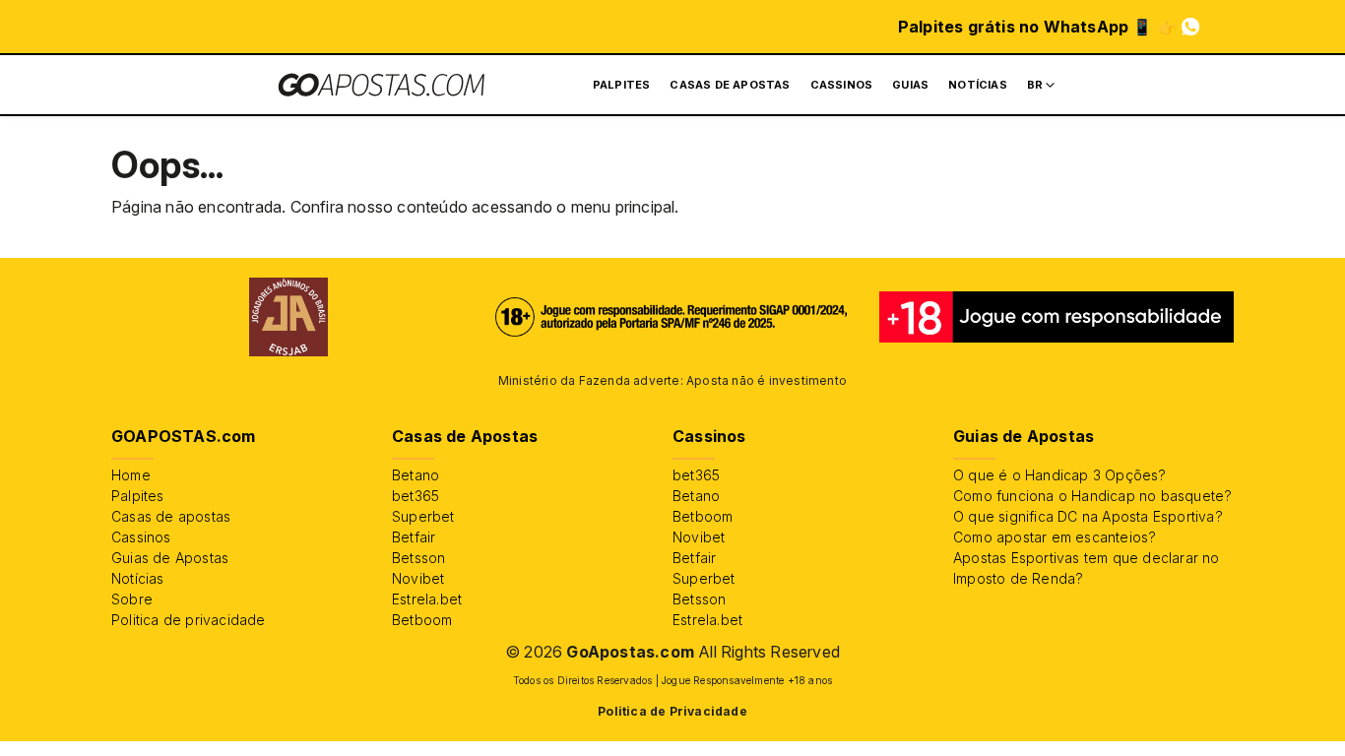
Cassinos (841, 85)
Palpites (622, 85)
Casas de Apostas (730, 85)
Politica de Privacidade (672, 711)
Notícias (977, 85)
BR (1035, 85)
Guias (910, 85)
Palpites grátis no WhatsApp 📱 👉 (1037, 26)
